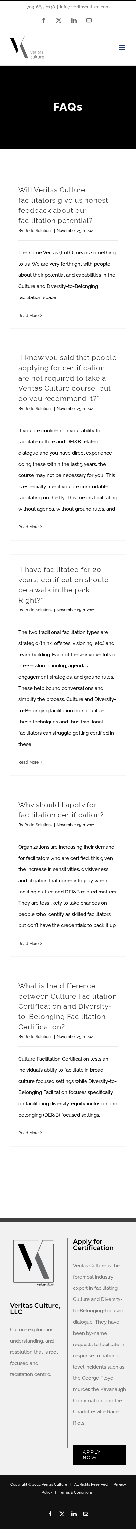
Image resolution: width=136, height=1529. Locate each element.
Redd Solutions (38, 230)
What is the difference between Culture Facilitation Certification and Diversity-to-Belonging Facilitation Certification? (67, 1006)
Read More (28, 315)
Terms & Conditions (75, 1492)
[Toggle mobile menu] (122, 47)
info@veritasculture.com (85, 6)
